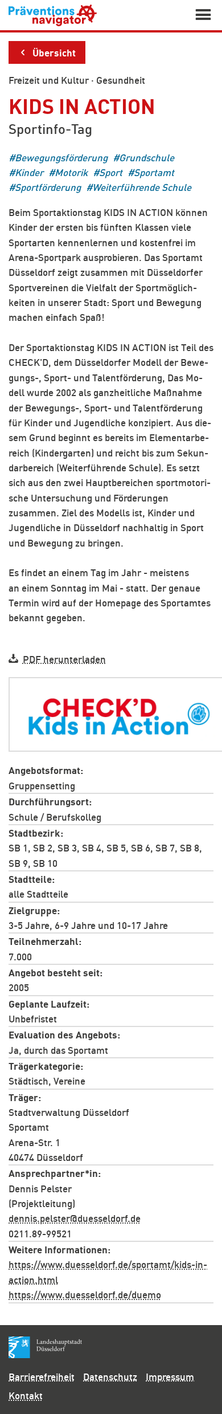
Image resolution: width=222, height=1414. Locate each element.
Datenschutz (110, 1376)
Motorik (71, 172)
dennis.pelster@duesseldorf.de (75, 1218)
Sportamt (154, 172)
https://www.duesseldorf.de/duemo (85, 1294)
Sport (110, 172)
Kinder (29, 172)
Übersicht (54, 52)
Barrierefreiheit (42, 1376)
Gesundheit (120, 80)
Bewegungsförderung (61, 157)
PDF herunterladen (64, 658)
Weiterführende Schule (141, 187)
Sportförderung (48, 187)
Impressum (170, 1376)
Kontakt (26, 1395)
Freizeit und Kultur (49, 80)
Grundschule (146, 157)
